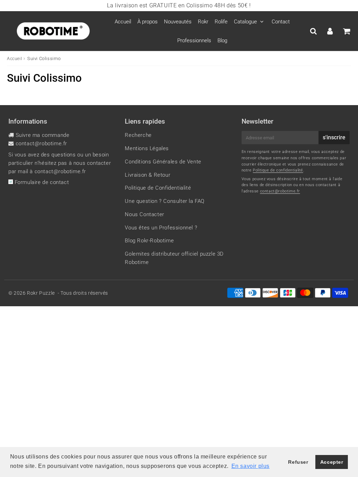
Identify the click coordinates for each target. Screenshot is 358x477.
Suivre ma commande (43, 135)
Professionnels (194, 40)
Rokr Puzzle (41, 293)
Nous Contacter (144, 214)
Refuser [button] (298, 462)
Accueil (123, 22)
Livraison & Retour (147, 175)
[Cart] (346, 31)
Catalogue (245, 22)
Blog (222, 40)
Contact (281, 22)
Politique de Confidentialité (158, 188)
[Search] (313, 31)
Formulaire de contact (41, 182)
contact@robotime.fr (41, 143)
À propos (147, 22)
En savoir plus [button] (250, 466)
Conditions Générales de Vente (163, 162)
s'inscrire (334, 137)
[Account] (330, 31)
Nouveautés (178, 22)
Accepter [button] (331, 462)
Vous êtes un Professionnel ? (161, 228)
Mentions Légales (147, 148)
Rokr (203, 22)
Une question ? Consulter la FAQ (165, 201)
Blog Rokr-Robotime (149, 240)
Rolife (221, 22)
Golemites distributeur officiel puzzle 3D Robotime (174, 258)
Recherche (138, 135)
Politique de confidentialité (278, 170)
